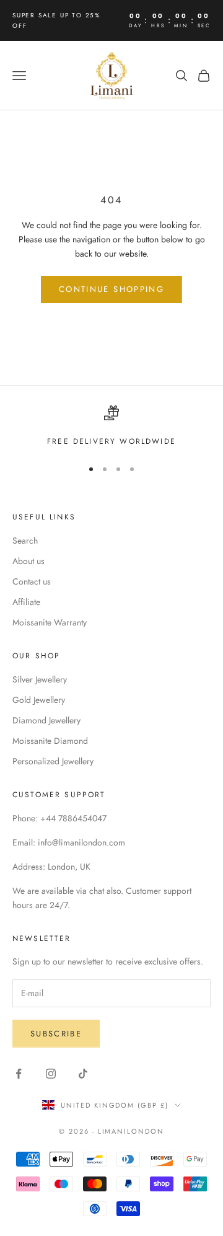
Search (25, 540)
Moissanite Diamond (50, 741)
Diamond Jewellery (46, 720)
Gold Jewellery (38, 700)
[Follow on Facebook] (18, 1073)
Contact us (31, 581)
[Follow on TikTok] (83, 1073)
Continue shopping (111, 289)
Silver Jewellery (39, 679)
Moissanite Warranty (49, 622)
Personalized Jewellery (53, 761)
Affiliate (26, 602)
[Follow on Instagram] (51, 1073)
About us (28, 561)
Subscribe (56, 1034)
